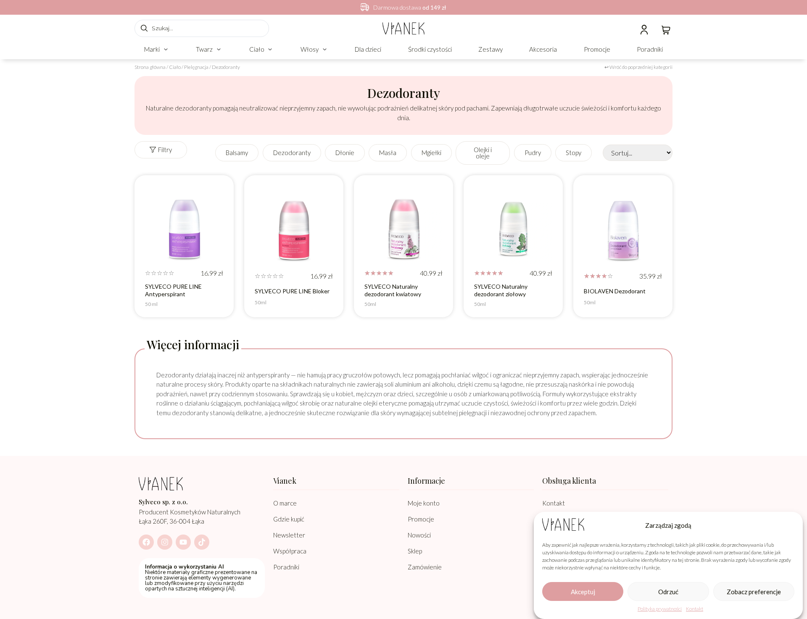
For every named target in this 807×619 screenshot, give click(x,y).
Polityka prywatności (660, 609)
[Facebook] (146, 542)
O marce (285, 503)
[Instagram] (164, 542)
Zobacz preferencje (754, 591)
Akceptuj (583, 591)
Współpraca (289, 551)
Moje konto (424, 503)
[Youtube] (183, 542)
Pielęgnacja (196, 67)
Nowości (419, 535)
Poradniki (286, 567)
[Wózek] (665, 29)
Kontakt (694, 609)
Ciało (175, 67)
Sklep (415, 551)
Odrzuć (668, 591)
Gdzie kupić (288, 519)
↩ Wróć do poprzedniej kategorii (638, 67)
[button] (156, 49)
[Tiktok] (201, 542)
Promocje (421, 519)
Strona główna (150, 67)
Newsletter (289, 535)
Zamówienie (425, 567)
